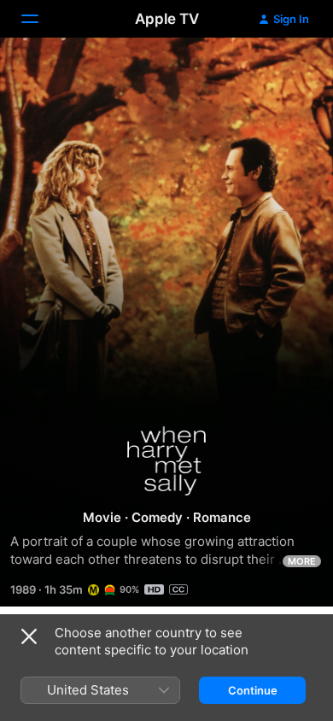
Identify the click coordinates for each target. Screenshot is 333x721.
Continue (253, 690)
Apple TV (167, 18)
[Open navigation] (40, 19)
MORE (302, 561)
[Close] (29, 636)
